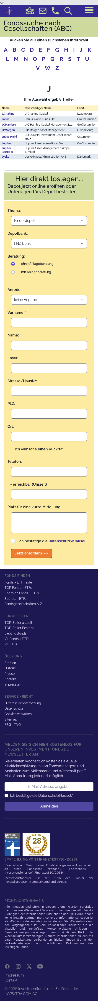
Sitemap (11, 719)
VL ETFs (11, 644)
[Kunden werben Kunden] (29, 10)
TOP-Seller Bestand (19, 628)
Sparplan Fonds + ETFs (22, 593)
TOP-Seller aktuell (18, 622)
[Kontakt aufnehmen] (55, 10)
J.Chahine (8, 113)
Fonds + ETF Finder (19, 582)
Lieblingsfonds (15, 633)
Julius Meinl (9, 136)
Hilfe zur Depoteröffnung (23, 703)
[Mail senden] (42, 10)
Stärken (10, 663)
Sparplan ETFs (15, 598)
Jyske (5, 156)
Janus (5, 119)
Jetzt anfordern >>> (31, 553)
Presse (10, 673)
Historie (10, 668)
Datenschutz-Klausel (67, 541)
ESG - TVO (13, 725)
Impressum (13, 684)
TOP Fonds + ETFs (18, 587)
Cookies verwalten (18, 714)
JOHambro (9, 124)
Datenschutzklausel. (55, 795)
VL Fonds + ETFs (17, 639)
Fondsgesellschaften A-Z (23, 604)
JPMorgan (8, 130)
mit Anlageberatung (36, 272)
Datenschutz (14, 708)
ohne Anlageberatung (37, 264)
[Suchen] (68, 10)
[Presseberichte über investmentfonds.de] (13, 844)
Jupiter (6, 143)
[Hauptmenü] (89, 10)
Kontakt (10, 679)
